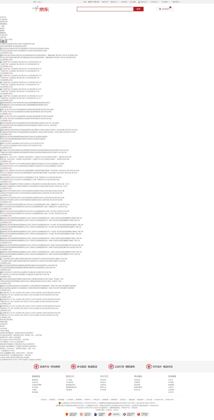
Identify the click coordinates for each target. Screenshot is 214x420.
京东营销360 (4, 360)
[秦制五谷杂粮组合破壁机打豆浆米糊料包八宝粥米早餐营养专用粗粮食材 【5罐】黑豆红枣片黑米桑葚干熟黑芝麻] (38, 286)
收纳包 (2, 28)
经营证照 (134, 408)
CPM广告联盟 (22, 360)
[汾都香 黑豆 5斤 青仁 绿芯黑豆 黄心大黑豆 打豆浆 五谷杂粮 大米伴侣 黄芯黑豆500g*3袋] (30, 292)
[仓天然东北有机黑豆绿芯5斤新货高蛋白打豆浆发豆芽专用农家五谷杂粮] (24, 48)
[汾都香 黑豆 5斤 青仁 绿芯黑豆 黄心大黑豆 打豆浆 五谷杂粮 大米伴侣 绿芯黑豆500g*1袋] (30, 306)
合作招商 (70, 399)
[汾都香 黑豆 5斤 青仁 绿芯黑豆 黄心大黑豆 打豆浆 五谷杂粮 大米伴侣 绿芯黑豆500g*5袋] (30, 299)
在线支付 (103, 382)
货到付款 (103, 380)
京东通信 (171, 390)
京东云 (116, 410)
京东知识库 (3, 19)
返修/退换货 (138, 387)
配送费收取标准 (71, 387)
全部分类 (3, 17)
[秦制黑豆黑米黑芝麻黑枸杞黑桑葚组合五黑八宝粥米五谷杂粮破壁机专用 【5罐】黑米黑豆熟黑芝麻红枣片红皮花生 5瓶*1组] (41, 245)
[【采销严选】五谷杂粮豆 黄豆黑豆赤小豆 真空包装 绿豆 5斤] (20, 82)
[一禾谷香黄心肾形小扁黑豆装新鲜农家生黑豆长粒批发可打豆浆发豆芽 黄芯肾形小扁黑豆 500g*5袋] (33, 258)
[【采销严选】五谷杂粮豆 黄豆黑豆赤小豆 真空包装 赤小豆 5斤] (21, 96)
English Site (159, 399)
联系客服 (35, 392)
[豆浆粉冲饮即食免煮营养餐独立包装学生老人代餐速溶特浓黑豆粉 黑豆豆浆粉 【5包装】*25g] (31, 279)
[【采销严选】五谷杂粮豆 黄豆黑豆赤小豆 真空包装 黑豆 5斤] (20, 75)
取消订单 (137, 390)
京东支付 (109, 410)
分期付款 (103, 385)
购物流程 (35, 380)
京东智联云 (38, 360)
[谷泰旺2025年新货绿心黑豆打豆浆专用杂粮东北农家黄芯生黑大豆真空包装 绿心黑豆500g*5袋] (32, 191)
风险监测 (132, 399)
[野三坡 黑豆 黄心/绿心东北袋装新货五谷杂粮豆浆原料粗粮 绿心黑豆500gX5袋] (26, 116)
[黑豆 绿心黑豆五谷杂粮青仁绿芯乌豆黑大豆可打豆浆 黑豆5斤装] (22, 143)
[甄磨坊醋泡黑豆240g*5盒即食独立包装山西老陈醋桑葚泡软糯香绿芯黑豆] (25, 103)
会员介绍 (35, 382)
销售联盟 (114, 399)
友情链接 (105, 399)
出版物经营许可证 (92, 405)
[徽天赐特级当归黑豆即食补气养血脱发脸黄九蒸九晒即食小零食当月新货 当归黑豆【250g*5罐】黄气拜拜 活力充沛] (39, 130)
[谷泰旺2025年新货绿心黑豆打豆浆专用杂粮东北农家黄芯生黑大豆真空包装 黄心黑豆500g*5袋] (32, 197)
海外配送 (69, 390)
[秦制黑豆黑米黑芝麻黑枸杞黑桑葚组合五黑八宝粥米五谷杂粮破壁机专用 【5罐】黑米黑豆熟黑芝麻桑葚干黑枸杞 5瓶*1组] (41, 218)
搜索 (138, 9)
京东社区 (123, 399)
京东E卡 (171, 387)
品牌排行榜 (3, 22)
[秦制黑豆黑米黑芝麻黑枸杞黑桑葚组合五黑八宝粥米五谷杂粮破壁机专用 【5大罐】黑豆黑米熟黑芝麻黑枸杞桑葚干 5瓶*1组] (41, 225)
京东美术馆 (3, 35)
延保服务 (171, 385)
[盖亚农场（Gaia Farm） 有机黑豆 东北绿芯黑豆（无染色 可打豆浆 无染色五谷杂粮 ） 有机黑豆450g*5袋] (35, 157)
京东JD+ (171, 392)
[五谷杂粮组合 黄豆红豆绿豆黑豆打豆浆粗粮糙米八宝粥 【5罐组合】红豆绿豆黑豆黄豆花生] (31, 177)
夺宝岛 (170, 380)
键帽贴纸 (3, 33)
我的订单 (105, 2)
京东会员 (124, 2)
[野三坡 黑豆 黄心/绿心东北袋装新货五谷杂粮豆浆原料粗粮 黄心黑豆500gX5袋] (26, 109)
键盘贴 (2, 30)
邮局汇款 (103, 387)
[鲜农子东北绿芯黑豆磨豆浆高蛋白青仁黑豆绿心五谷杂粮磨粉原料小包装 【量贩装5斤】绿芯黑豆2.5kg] (34, 204)
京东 (49, 10)
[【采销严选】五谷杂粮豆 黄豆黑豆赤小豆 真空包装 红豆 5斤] (20, 89)
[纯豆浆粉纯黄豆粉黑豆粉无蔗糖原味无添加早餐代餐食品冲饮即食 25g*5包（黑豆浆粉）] (30, 123)
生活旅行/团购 (36, 385)
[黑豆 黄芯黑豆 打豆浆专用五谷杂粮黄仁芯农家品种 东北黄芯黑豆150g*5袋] (25, 272)
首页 (1, 39)
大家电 (34, 390)
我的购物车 (165, 9)
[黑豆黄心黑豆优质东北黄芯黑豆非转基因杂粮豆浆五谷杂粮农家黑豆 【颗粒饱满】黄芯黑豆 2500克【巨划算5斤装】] (39, 55)
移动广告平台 (13, 360)
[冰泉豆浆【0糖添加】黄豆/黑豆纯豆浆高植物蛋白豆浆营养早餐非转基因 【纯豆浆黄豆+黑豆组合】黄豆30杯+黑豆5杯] (39, 170)
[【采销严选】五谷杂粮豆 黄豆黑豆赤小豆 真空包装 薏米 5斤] (20, 62)
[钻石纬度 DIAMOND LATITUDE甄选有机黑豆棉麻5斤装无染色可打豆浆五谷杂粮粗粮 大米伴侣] (32, 163)
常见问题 (35, 387)
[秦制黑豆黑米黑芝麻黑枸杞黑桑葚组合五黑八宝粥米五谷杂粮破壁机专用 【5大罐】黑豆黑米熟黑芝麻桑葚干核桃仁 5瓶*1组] (41, 231)
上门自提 (69, 380)
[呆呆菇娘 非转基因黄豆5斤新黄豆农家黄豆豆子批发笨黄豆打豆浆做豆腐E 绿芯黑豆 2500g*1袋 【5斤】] (35, 184)
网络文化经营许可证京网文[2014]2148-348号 (115, 405)
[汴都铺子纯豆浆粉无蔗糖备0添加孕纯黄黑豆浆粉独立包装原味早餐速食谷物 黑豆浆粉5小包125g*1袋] (34, 150)
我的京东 (113, 2)
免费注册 (96, 2)
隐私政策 (140, 399)
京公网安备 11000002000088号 (72, 403)
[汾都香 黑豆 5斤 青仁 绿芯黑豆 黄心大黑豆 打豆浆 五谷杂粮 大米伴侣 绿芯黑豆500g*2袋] (30, 313)
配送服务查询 (70, 385)
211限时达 (69, 382)
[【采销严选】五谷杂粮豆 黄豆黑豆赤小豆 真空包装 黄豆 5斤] (20, 69)
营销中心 (88, 399)
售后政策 (137, 380)
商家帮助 (79, 399)
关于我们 (44, 399)
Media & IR (169, 399)
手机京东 (143, 2)
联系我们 (52, 399)
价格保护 (137, 382)
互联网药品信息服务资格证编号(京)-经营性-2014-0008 (117, 403)
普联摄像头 (3, 24)
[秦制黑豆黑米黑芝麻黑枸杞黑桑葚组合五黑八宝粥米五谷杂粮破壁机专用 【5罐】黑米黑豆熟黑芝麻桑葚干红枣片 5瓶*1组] (41, 252)
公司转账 (103, 390)
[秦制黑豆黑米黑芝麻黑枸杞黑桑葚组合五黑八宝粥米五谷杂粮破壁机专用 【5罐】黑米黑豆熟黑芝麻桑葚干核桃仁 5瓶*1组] (41, 238)
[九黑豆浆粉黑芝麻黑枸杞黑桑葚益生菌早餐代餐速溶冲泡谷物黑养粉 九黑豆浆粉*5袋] (28, 265)
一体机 (2, 26)
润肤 (6, 39)
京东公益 (149, 399)
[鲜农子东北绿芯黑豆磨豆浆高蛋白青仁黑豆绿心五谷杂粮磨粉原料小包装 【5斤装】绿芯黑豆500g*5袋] (34, 211)
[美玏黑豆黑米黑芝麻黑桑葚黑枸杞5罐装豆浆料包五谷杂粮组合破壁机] (23, 136)
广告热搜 (31, 360)
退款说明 (137, 385)
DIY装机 (171, 382)
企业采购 (133, 2)
